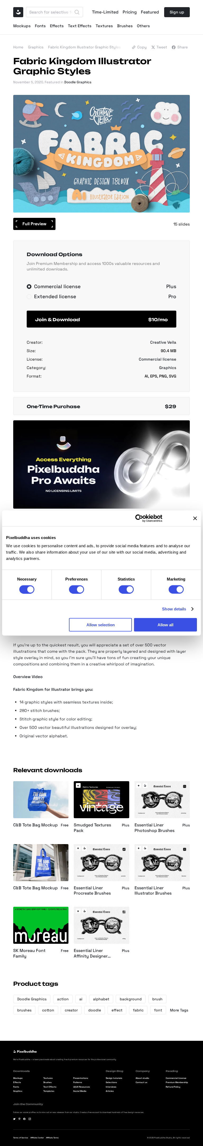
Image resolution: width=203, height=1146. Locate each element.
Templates (48, 1091)
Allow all (165, 625)
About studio (142, 1078)
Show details (174, 608)
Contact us (141, 1082)
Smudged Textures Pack (92, 827)
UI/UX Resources (81, 1087)
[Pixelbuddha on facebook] (24, 1119)
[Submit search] (77, 12)
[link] (78, 785)
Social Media (79, 1091)
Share (182, 47)
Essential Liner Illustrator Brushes (153, 890)
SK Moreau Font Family (29, 953)
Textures (104, 25)
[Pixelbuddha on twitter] (14, 1119)
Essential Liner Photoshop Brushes (154, 827)
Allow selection (100, 625)
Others (143, 25)
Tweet (161, 47)
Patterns (77, 1082)
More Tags (179, 1010)
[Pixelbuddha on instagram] (30, 1119)
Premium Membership (177, 1082)
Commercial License (176, 1078)
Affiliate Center (37, 1137)
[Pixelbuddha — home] (18, 12)
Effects (57, 25)
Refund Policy (173, 1087)
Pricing (130, 12)
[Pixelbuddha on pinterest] (19, 1119)
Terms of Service (20, 1137)
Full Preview (34, 224)
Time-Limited (105, 12)
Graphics (35, 47)
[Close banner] (195, 518)
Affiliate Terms (52, 1137)
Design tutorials (114, 1078)
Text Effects (79, 25)
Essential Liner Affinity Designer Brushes (91, 953)
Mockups (22, 25)
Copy (142, 47)
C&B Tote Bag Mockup (35, 825)
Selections (111, 1082)
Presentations (80, 1078)
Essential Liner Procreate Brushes (92, 890)
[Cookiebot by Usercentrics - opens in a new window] (139, 518)
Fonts (40, 25)
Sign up (177, 12)
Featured (150, 12)
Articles (110, 1091)
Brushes (125, 25)
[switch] (76, 589)
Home (18, 47)
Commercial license (157, 359)
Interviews (111, 1087)
